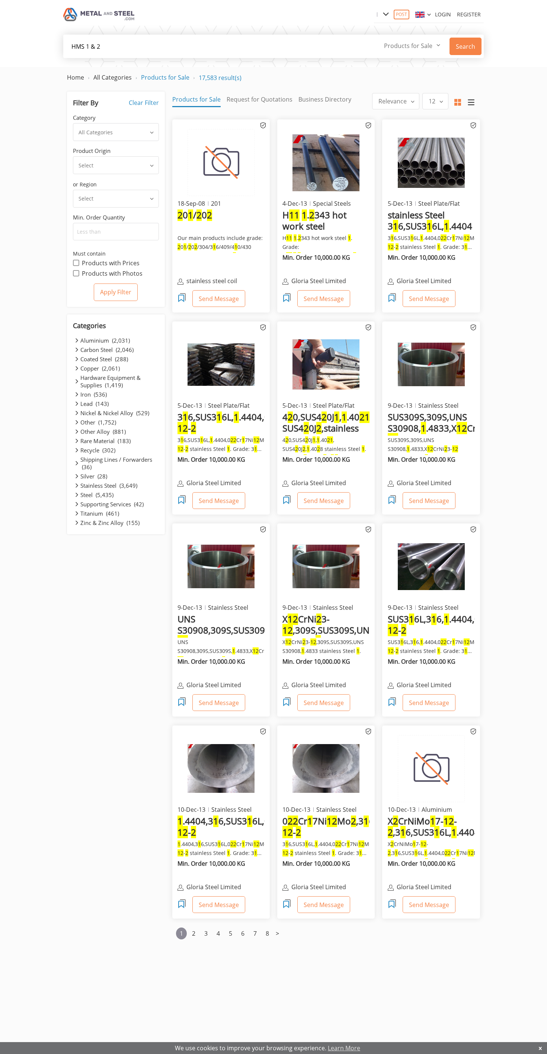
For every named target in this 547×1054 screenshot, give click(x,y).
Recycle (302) (97, 450)
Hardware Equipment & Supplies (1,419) (110, 381)
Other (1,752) (98, 422)
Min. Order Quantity (99, 217)
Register (469, 14)
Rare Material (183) (105, 441)
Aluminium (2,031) (105, 340)
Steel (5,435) (96, 495)
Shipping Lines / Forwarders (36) (116, 463)
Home (75, 77)
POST (401, 14)
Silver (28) (93, 476)
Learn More (344, 1048)
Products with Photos (112, 273)
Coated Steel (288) (104, 359)
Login (443, 14)
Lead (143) (94, 403)
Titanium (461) (99, 513)
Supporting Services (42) (112, 504)
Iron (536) (93, 394)
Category (84, 117)
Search (465, 46)
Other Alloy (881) (103, 431)
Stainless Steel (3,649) (108, 485)
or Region (85, 184)
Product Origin (92, 150)
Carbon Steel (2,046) (107, 349)
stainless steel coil (211, 281)
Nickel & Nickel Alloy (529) (114, 413)
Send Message (219, 299)
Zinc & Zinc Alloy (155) (110, 522)
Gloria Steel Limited (318, 281)
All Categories (112, 77)
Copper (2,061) (100, 368)
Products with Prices (111, 263)
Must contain (89, 253)
